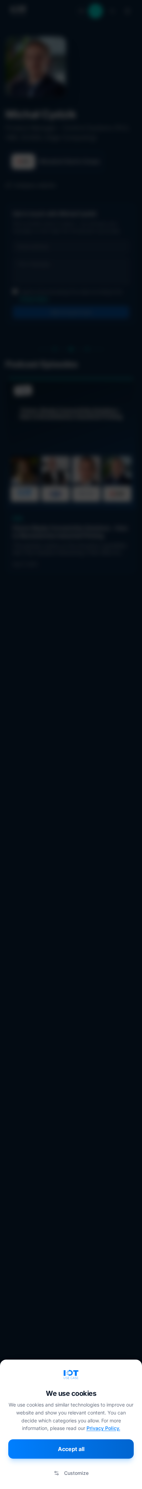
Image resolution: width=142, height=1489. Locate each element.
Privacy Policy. (103, 1428)
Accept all (71, 1449)
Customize (76, 1473)
